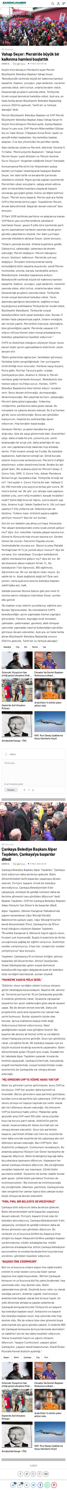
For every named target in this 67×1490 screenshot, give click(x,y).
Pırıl (46, 1357)
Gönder (11, 789)
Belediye (7, 647)
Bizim (16, 1357)
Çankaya (27, 1357)
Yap (44, 647)
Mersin (35, 647)
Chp (17, 647)
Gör (25, 647)
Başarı (6, 1357)
